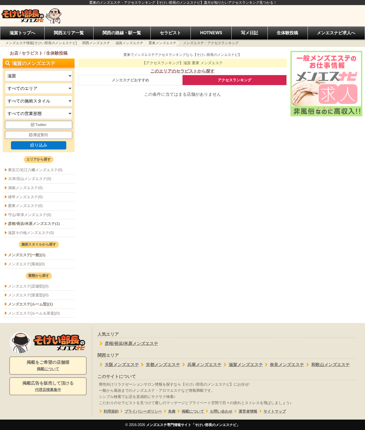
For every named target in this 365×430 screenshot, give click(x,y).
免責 (172, 411)
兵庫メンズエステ (204, 364)
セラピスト (170, 32)
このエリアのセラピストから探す (182, 71)
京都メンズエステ (163, 364)
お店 (14, 53)
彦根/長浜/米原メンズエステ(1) (34, 223)
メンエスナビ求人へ (336, 32)
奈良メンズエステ (287, 364)
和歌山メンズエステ (330, 364)
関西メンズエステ (96, 43)
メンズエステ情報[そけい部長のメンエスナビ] (41, 43)
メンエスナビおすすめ (130, 80)
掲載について (193, 411)
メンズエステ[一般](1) (26, 255)
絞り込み (38, 145)
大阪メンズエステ (122, 364)
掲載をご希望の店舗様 (48, 365)
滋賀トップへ (22, 32)
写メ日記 (249, 32)
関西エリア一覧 (69, 32)
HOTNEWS (211, 32)
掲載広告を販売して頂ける (48, 386)
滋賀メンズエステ (129, 43)
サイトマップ (274, 411)
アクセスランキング (234, 80)
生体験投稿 (287, 32)
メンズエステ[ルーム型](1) (30, 304)
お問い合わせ (221, 411)
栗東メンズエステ (162, 43)
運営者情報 (248, 411)
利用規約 (111, 411)
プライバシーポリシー (143, 411)
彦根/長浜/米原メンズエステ (131, 343)
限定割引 (40, 135)
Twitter (40, 125)
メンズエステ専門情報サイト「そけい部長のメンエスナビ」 (193, 425)
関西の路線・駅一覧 (122, 32)
